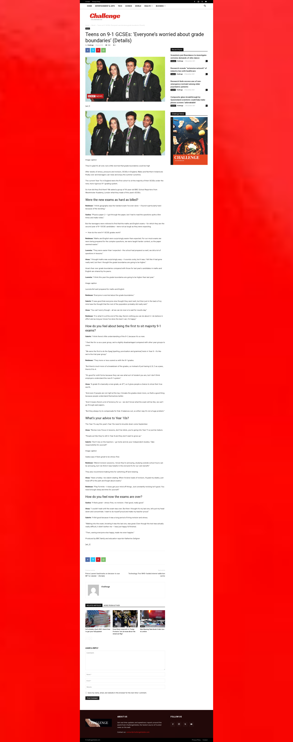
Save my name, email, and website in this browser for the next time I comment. (117, 693)
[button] (205, 6)
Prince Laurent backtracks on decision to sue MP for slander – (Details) (102, 575)
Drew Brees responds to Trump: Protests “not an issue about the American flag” (124, 631)
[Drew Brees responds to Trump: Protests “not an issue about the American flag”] (125, 618)
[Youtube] (206, 1)
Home (89, 6)
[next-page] (90, 638)
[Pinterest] (98, 50)
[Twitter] (202, 1)
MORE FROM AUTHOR (112, 605)
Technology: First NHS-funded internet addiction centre (146, 575)
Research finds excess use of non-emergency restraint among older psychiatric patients (186, 84)
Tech (120, 6)
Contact (87, 1)
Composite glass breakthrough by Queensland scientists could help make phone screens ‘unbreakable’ (188, 100)
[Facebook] (194, 1)
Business (160, 6)
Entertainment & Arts (105, 6)
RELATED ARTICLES (94, 605)
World (138, 6)
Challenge (90, 45)
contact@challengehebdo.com (137, 732)
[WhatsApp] (103, 50)
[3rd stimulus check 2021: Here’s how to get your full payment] (97, 618)
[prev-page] (86, 638)
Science (128, 6)
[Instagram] (198, 1)
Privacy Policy (96, 1)
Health (147, 6)
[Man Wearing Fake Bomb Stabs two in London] (152, 618)
